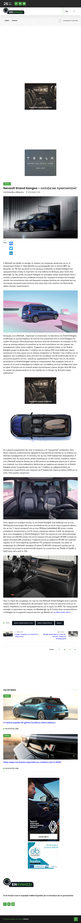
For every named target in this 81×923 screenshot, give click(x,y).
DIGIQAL (25, 919)
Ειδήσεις (14, 20)
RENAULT (59, 623)
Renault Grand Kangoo (45, 623)
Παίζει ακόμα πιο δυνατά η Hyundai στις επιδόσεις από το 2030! (32, 762)
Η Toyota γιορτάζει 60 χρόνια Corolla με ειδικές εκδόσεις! (29, 722)
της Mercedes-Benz (61, 612)
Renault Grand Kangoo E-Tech (23, 623)
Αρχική (7, 20)
